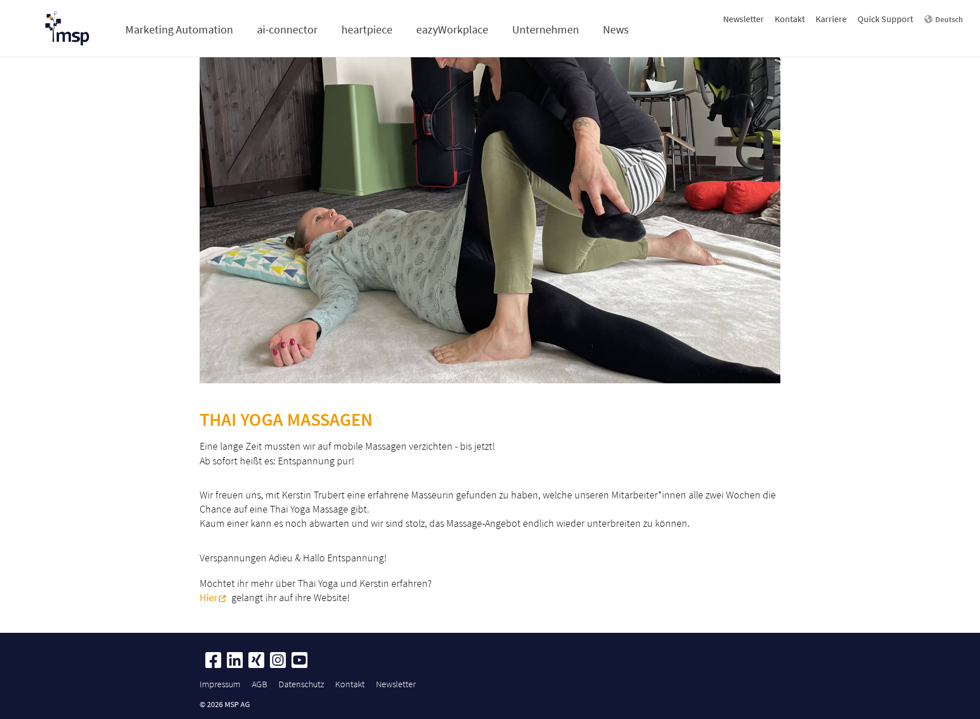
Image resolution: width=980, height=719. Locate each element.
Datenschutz (301, 684)
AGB (259, 684)
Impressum (220, 684)
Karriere (831, 18)
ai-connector (287, 29)
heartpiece (366, 29)
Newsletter (743, 18)
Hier (208, 597)
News (615, 29)
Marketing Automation (179, 29)
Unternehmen (545, 29)
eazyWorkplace (452, 29)
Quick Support (885, 18)
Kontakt (790, 18)
